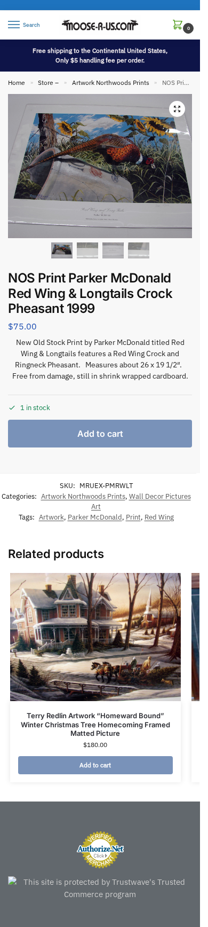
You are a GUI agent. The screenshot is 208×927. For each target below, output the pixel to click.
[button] (179, 25)
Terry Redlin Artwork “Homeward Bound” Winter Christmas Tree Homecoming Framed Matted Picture (95, 724)
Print (133, 517)
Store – (48, 82)
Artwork (51, 517)
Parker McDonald (95, 517)
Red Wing (159, 517)
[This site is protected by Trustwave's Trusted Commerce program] (100, 888)
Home (16, 82)
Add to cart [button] (95, 765)
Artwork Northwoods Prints (110, 82)
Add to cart (100, 433)
